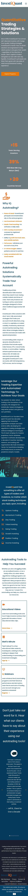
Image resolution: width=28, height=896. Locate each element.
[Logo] (11, 3)
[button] (2, 790)
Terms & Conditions (16, 881)
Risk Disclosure (5, 879)
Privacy (14, 879)
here (20, 891)
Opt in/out (4, 881)
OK (14, 894)
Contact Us (21, 879)
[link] (6, 193)
